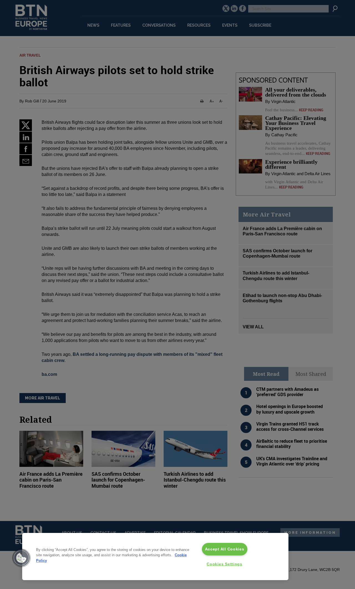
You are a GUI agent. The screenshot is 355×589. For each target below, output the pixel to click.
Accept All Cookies (224, 549)
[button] (21, 558)
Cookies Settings (224, 564)
